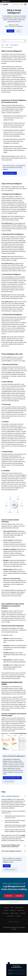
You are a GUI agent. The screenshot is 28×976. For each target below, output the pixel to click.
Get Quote (19, 939)
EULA (12, 950)
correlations (12, 444)
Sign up (18, 31)
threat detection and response (8, 647)
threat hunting (10, 161)
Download (10, 31)
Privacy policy (20, 953)
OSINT (9, 402)
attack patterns (19, 119)
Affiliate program (18, 956)
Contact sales (13, 959)
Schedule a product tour (10, 909)
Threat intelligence (14, 45)
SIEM (7, 45)
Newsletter (6, 959)
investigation (23, 112)
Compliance (12, 953)
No (11, 973)
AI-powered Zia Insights (12, 753)
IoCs (13, 59)
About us (7, 950)
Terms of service (19, 950)
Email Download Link (14, 945)
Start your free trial (9, 818)
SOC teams (16, 477)
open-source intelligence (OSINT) (15, 77)
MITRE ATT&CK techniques (15, 134)
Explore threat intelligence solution (13, 814)
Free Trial (8, 939)
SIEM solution (21, 636)
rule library (10, 730)
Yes (11, 970)
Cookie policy (8, 956)
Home (2, 45)
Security (6, 953)
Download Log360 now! (10, 175)
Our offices (22, 959)
